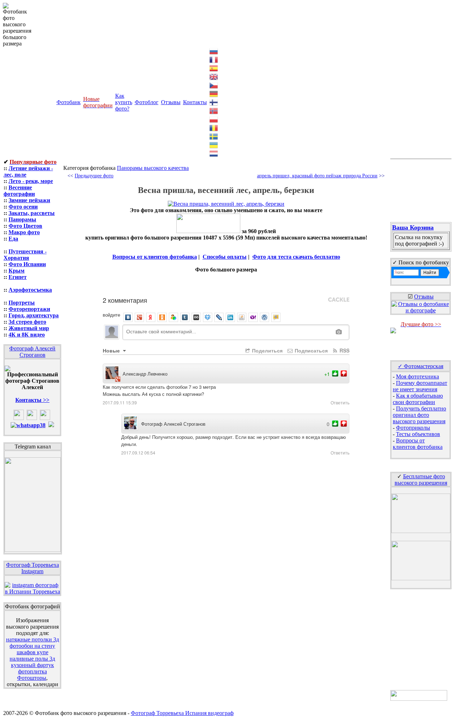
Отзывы (171, 102)
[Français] (214, 59)
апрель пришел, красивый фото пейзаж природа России (317, 175)
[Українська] (214, 144)
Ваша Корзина (413, 227)
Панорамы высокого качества (153, 168)
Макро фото (24, 232)
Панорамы (22, 219)
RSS (343, 350)
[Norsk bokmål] (214, 110)
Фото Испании (27, 264)
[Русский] (214, 51)
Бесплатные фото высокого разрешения (421, 479)
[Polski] (214, 119)
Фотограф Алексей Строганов (32, 351)
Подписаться (310, 350)
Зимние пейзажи (29, 200)
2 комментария (125, 300)
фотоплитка (32, 671)
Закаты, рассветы (32, 213)
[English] (214, 76)
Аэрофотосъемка (30, 290)
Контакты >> (32, 400)
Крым (17, 271)
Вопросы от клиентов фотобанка (154, 257)
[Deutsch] (214, 93)
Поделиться (267, 350)
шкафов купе (32, 652)
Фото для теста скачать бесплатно (296, 257)
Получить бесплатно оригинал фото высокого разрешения (419, 414)
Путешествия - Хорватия (25, 254)
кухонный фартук (32, 665)
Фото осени (23, 207)
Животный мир (29, 328)
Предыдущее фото (94, 175)
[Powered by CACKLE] (338, 300)
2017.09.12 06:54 (138, 453)
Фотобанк (69, 102)
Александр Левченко (145, 373)
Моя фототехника (417, 376)
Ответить (340, 402)
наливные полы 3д (32, 659)
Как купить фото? (123, 102)
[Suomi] (214, 102)
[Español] (214, 68)
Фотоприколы (413, 428)
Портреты (22, 303)
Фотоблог (147, 102)
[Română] (214, 127)
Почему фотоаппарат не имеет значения (420, 386)
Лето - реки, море (31, 181)
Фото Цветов (25, 226)
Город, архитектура (34, 315)
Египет (18, 277)
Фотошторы (31, 678)
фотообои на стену (32, 646)
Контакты (195, 102)
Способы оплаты (225, 257)
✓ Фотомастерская (420, 366)
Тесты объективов (418, 434)
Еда (13, 239)
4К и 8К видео (27, 335)
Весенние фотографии (19, 190)
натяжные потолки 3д (32, 639)
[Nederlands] (214, 153)
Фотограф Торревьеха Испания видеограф (182, 713)
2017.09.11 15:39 (120, 402)
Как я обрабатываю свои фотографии (418, 399)
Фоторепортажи (29, 309)
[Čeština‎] (214, 85)
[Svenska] (214, 136)
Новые (112, 350)
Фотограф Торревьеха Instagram (32, 568)
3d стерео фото (27, 322)
